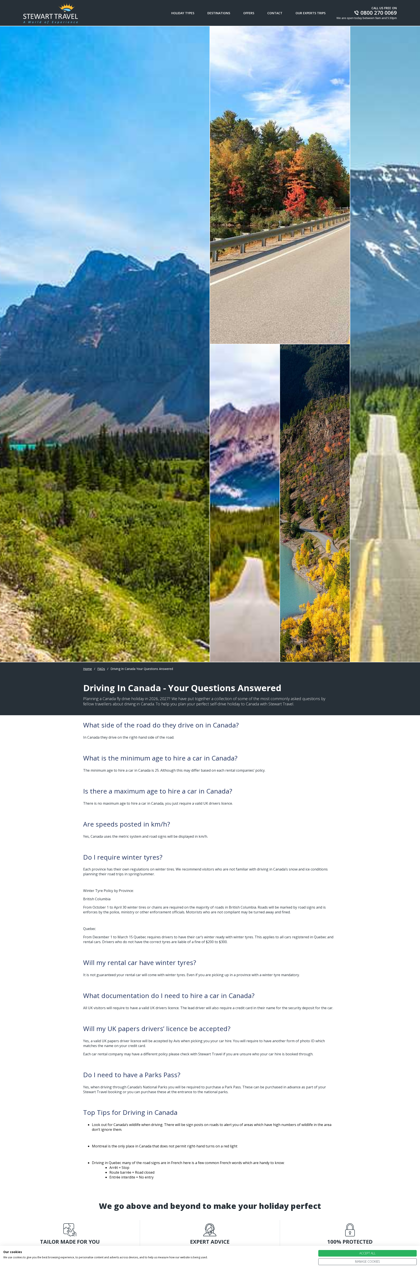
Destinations (218, 13)
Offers (248, 13)
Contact (274, 13)
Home (87, 669)
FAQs (101, 669)
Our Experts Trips (311, 13)
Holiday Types (182, 13)
